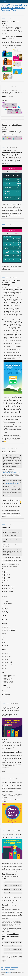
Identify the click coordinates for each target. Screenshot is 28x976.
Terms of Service (4, 969)
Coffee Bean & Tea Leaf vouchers (12, 483)
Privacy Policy (13, 969)
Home (2, 967)
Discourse (8, 972)
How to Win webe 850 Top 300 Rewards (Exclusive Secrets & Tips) (14, 7)
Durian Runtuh (4, 1)
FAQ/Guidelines (14, 967)
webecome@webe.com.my (16, 837)
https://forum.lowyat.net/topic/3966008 (11, 472)
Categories (7, 967)
